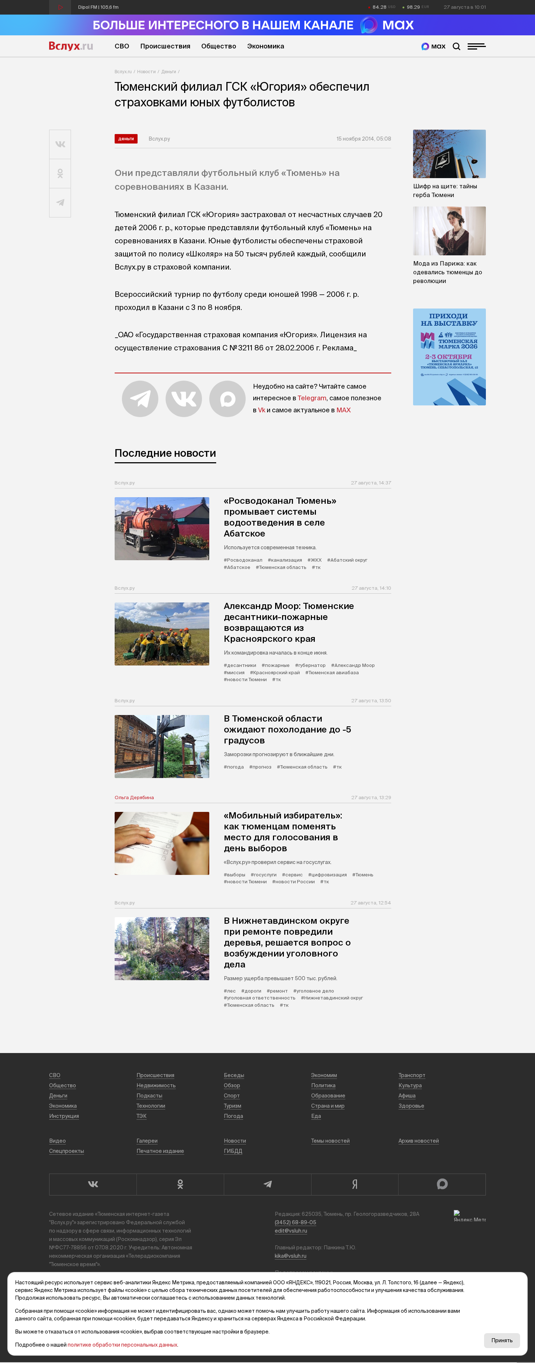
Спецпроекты (66, 1151)
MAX (343, 410)
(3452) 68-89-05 (295, 1222)
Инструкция (64, 1116)
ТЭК (141, 1116)
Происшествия (165, 46)
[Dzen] (355, 1184)
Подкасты (149, 1096)
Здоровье (411, 1106)
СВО (122, 46)
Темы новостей (330, 1141)
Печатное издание (160, 1151)
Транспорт (412, 1075)
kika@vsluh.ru (290, 1256)
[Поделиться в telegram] (60, 202)
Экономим (324, 1075)
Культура (410, 1085)
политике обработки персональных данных (122, 1345)
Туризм (232, 1106)
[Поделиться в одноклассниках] (60, 173)
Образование (328, 1096)
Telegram (312, 398)
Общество (218, 46)
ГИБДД (233, 1151)
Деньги (168, 71)
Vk (261, 410)
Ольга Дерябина (134, 797)
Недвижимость (156, 1085)
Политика (323, 1085)
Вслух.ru (71, 46)
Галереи (147, 1141)
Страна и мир (328, 1106)
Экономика (265, 46)
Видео (57, 1141)
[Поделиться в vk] (60, 144)
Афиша (407, 1096)
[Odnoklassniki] (180, 1184)
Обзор (232, 1085)
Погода (233, 1116)
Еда (316, 1116)
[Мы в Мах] (433, 46)
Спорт (232, 1096)
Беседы (234, 1075)
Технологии (150, 1106)
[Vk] (92, 1184)
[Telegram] (267, 1184)
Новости (146, 71)
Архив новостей (419, 1141)
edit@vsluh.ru (291, 1231)
